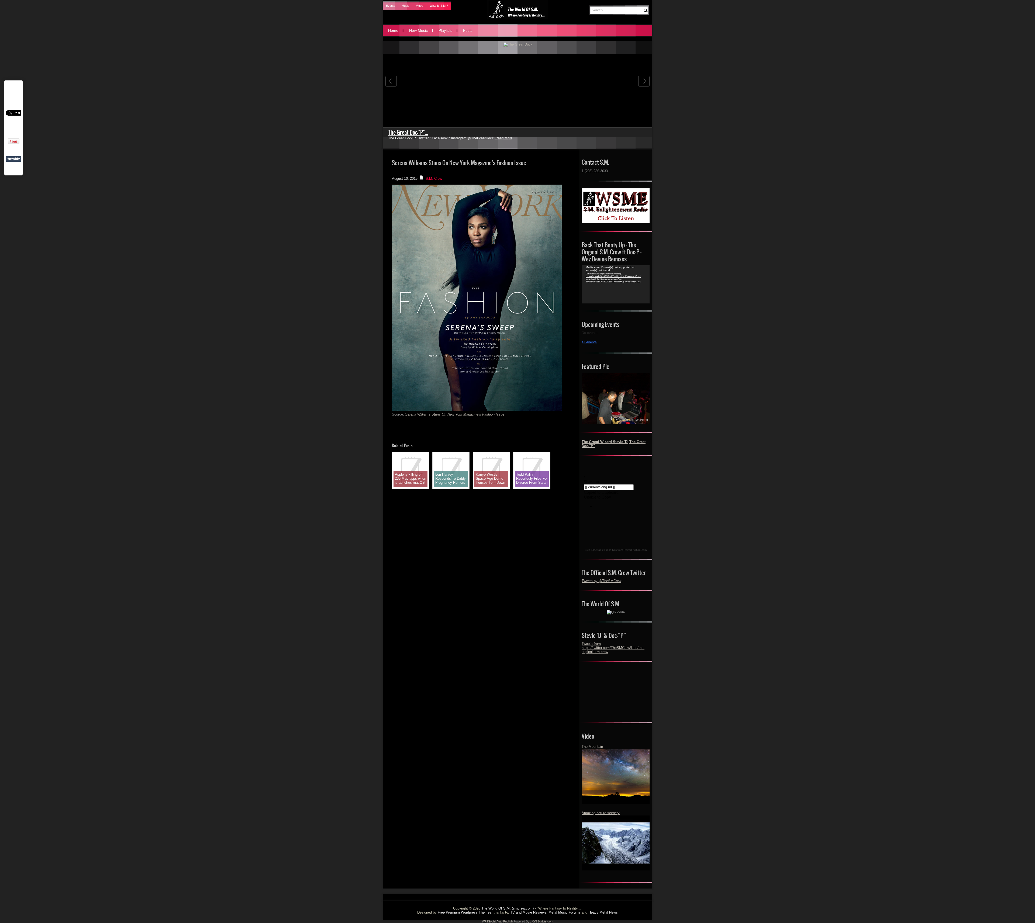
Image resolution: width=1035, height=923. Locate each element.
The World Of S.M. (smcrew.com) (507, 908)
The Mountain (592, 747)
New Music (418, 30)
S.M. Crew (434, 179)
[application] (616, 284)
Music (405, 5)
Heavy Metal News (603, 912)
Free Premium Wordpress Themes (464, 912)
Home (393, 30)
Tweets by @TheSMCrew (601, 581)
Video (419, 5)
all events (589, 342)
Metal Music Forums (564, 912)
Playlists (445, 30)
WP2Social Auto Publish (497, 921)
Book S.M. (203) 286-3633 (415, 132)
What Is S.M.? (439, 5)
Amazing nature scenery (601, 813)
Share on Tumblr (14, 159)
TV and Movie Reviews (528, 912)
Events (390, 5)
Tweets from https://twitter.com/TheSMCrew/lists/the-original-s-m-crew (613, 648)
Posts (467, 30)
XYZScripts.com (542, 921)
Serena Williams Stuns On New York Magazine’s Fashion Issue (454, 414)
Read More (557, 138)
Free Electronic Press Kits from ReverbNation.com (616, 549)
